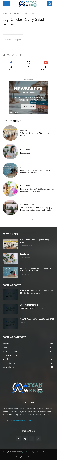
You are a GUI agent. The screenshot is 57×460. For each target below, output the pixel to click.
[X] (38, 438)
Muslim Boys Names (27, 308)
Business (23, 130)
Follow (28, 61)
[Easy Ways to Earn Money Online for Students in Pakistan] (10, 170)
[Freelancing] (10, 151)
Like (11, 61)
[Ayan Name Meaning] (10, 309)
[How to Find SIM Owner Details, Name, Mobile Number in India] (10, 294)
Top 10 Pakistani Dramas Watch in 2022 (37, 319)
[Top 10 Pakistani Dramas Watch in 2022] (10, 323)
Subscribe (46, 61)
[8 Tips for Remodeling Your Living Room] (10, 133)
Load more (28, 220)
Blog (22, 167)
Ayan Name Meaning (29, 305)
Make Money (25, 150)
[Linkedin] (31, 438)
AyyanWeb (25, 452)
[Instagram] (25, 438)
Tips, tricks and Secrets (29, 204)
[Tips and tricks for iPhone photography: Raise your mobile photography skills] (10, 207)
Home (5, 13)
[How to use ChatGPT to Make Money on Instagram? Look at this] (10, 189)
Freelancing (25, 153)
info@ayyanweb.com (22, 420)
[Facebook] (18, 438)
